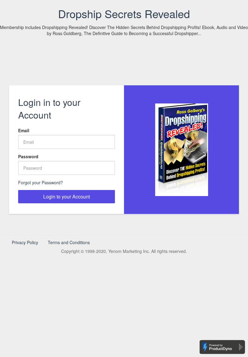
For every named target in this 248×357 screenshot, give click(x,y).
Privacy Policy (25, 242)
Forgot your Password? (40, 182)
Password (28, 156)
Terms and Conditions (69, 242)
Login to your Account (66, 196)
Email (23, 130)
